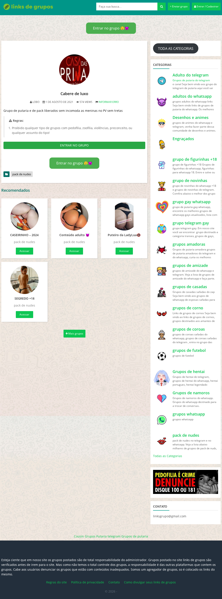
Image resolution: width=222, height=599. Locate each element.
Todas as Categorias (167, 456)
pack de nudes (21, 174)
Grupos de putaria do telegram (191, 80)
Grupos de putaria (134, 536)
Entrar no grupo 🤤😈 (111, 28)
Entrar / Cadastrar (207, 6)
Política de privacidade (87, 582)
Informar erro (109, 102)
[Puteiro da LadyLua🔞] (124, 216)
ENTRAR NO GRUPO (74, 145)
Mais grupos (75, 333)
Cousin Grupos (84, 536)
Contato (114, 582)
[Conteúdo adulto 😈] (74, 216)
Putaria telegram (108, 536)
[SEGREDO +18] (24, 280)
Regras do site (56, 582)
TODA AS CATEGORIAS (175, 48)
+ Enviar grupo (179, 6)
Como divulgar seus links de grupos (150, 582)
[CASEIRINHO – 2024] (24, 216)
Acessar (24, 251)
